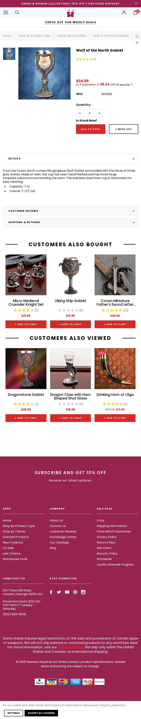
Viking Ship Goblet (70, 301)
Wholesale (104, 559)
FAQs (100, 520)
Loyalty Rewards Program (115, 564)
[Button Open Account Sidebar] (124, 12)
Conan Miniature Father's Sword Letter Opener (115, 303)
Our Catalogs (59, 542)
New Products (13, 542)
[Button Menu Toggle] (5, 12)
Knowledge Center (63, 537)
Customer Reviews (63, 531)
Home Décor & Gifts (71, 36)
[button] (107, 84)
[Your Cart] (135, 12)
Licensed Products (16, 537)
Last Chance (12, 553)
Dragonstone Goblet (26, 395)
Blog (53, 548)
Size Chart (104, 548)
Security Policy (107, 553)
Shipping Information (112, 526)
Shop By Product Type (34, 36)
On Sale (8, 548)
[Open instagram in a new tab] (83, 592)
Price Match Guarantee (114, 531)
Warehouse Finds (15, 559)
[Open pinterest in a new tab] (75, 592)
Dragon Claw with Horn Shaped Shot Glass (70, 397)
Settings (13, 713)
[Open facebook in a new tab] (51, 592)
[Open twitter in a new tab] (59, 592)
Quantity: (83, 105)
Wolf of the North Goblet (111, 36)
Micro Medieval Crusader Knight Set (26, 303)
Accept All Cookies (41, 713)
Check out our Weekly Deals (70, 22)
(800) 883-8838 (14, 614)
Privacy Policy (107, 537)
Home (7, 36)
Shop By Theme (14, 531)
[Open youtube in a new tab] (67, 592)
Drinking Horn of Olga (115, 395)
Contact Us (58, 526)
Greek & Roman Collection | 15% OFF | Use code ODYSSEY (70, 4)
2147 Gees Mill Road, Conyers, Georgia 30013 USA (23, 592)
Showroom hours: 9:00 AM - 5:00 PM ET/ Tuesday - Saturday (22, 605)
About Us (56, 520)
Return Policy (106, 542)
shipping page (70, 647)
